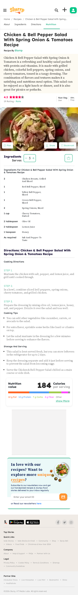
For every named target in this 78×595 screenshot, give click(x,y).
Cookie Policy (23, 563)
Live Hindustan (27, 580)
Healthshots (11, 583)
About (6, 553)
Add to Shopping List (69, 158)
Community (43, 541)
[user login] (73, 10)
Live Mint (41, 580)
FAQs (31, 553)
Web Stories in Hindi (26, 541)
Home (7, 19)
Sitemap (56, 563)
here (38, 503)
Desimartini (54, 580)
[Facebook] (58, 522)
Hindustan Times (11, 580)
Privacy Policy (9, 563)
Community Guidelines (15, 566)
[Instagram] (71, 522)
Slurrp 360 (64, 541)
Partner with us (43, 553)
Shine (64, 580)
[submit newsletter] (63, 496)
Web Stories (9, 541)
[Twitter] (64, 522)
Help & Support (19, 553)
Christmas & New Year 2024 (39, 544)
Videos (9, 544)
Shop (54, 541)
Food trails (19, 544)
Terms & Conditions (41, 563)
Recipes (18, 19)
